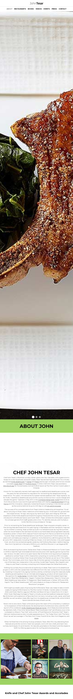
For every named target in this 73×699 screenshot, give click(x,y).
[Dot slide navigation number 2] (36, 417)
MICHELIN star (8, 486)
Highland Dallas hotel (46, 500)
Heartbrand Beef (57, 502)
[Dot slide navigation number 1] (33, 417)
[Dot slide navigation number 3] (40, 417)
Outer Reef (18, 484)
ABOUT (9, 9)
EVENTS (47, 9)
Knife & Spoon (31, 484)
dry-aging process (54, 506)
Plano (37, 482)
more (36, 618)
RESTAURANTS (20, 9)
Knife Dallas (22, 576)
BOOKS (31, 9)
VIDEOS (39, 9)
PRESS (54, 9)
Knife (57, 500)
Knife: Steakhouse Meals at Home (34, 608)
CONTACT (62, 9)
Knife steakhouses (18, 482)
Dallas (29, 482)
